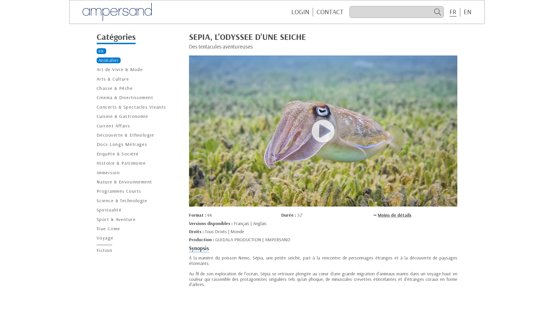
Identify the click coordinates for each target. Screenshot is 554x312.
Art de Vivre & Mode (120, 69)
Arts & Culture (113, 79)
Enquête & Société (117, 154)
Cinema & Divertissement (125, 97)
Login (300, 12)
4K (101, 51)
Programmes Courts (119, 191)
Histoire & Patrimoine (121, 163)
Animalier (108, 60)
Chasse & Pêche (115, 88)
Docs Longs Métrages (122, 144)
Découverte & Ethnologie (125, 135)
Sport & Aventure (116, 219)
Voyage (105, 238)
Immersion (108, 172)
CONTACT (330, 12)
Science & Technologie (122, 200)
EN (467, 12)
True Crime (108, 228)
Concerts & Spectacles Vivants (131, 107)
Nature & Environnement (124, 182)
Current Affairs (113, 126)
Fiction (104, 250)
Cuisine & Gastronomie (122, 116)
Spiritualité (109, 210)
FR (453, 12)
